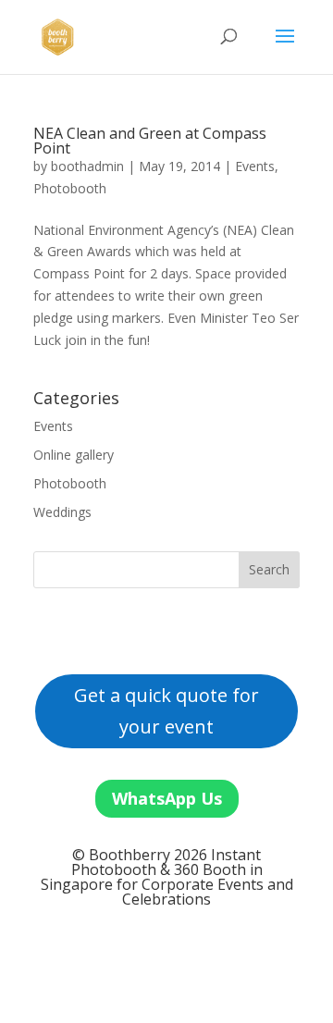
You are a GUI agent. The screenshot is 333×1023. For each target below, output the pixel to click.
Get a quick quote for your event (166, 711)
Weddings (62, 512)
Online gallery (73, 454)
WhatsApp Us (167, 798)
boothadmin (87, 166)
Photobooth (69, 188)
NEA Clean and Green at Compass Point (149, 140)
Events (255, 166)
